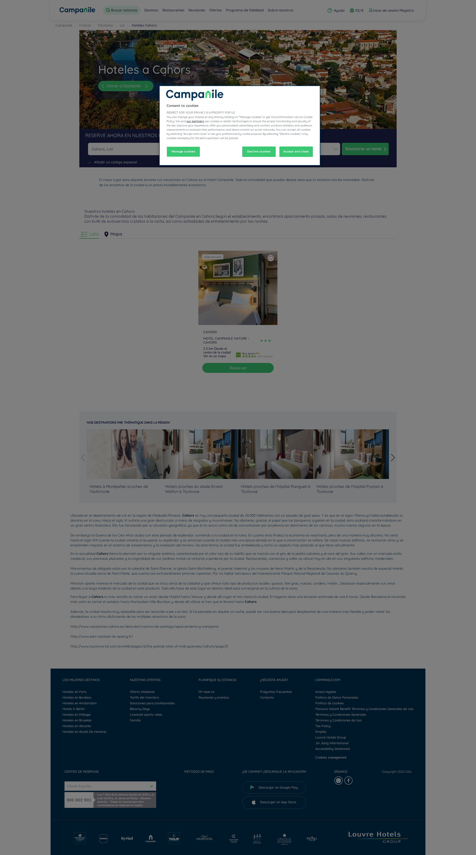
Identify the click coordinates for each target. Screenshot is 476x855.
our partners (195, 121)
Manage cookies (183, 151)
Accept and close (296, 151)
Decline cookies (258, 151)
